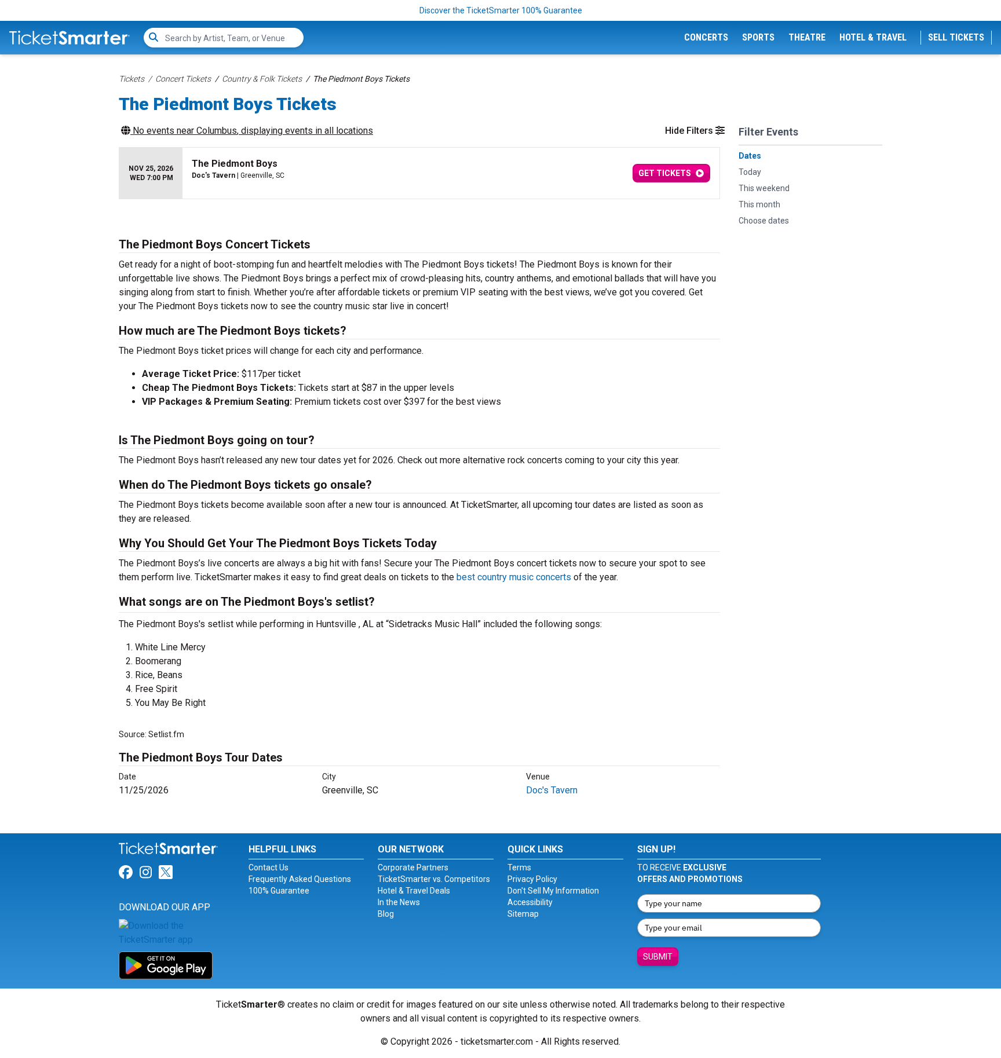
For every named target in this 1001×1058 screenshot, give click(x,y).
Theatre (806, 37)
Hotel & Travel (873, 37)
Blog (386, 913)
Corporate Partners (413, 867)
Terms (519, 867)
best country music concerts (513, 577)
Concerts (706, 37)
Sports (758, 37)
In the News (399, 902)
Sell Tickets (956, 37)
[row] (419, 173)
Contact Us (268, 867)
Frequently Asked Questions (300, 879)
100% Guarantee (279, 890)
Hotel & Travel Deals (414, 890)
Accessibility (530, 902)
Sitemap (523, 913)
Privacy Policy (532, 879)
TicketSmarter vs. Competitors (434, 879)
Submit (658, 956)
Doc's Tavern (552, 790)
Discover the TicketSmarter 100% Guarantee (500, 10)
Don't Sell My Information (553, 890)
